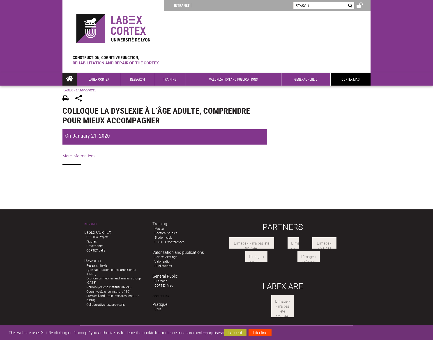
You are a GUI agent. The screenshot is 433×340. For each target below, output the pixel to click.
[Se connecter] (363, 6)
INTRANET (182, 5)
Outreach (160, 281)
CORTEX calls (95, 250)
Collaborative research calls (105, 304)
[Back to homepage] (113, 27)
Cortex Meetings (165, 257)
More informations (78, 156)
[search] (323, 5)
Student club (163, 237)
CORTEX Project (97, 237)
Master (159, 228)
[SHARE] (80, 99)
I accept (235, 332)
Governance (94, 246)
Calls (157, 309)
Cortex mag (160, 296)
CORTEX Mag (163, 285)
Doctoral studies (165, 233)
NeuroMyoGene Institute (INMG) (108, 287)
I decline (260, 332)
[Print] (67, 99)
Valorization (162, 261)
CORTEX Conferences (169, 242)
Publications (163, 266)
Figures (91, 241)
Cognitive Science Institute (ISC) (108, 291)
